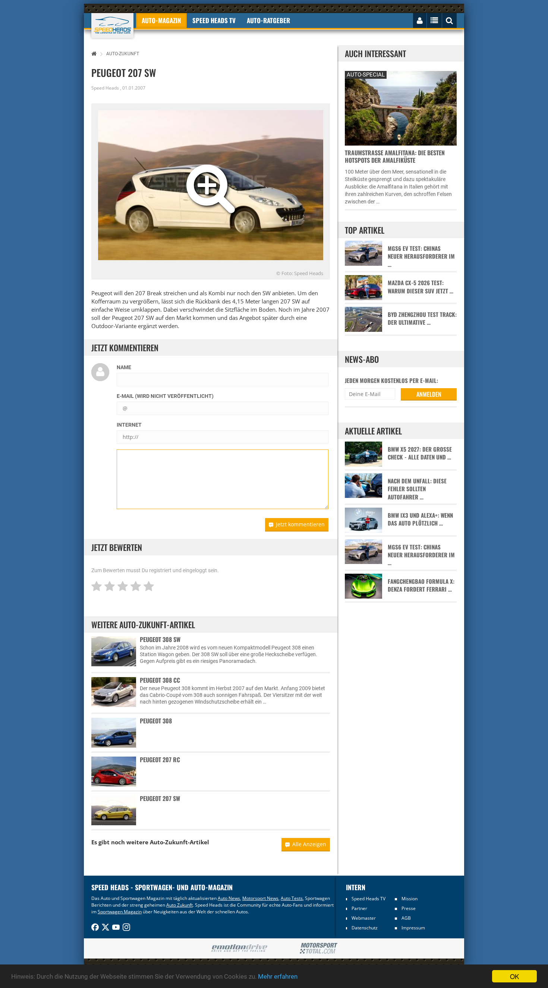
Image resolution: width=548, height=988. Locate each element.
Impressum (413, 928)
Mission (409, 898)
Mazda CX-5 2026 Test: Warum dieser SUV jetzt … (420, 286)
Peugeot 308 (156, 720)
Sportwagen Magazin (120, 911)
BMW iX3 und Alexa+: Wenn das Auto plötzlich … (420, 519)
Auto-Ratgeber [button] (268, 20)
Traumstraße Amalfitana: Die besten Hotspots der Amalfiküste (395, 156)
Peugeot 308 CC (160, 680)
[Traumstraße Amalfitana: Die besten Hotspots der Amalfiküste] (401, 107)
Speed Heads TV (368, 898)
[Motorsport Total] (318, 948)
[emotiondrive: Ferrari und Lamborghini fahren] (239, 948)
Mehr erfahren (277, 976)
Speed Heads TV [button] (214, 20)
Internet (129, 425)
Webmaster (364, 918)
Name (124, 367)
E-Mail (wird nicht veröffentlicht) (165, 396)
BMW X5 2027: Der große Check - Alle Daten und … (420, 453)
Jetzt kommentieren (300, 524)
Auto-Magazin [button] (161, 20)
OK (514, 976)
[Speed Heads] (112, 25)
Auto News (229, 898)
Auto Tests (292, 898)
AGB (406, 918)
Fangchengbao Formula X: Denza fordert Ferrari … (421, 585)
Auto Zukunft (179, 905)
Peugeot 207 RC (160, 759)
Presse (408, 908)
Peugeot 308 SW (160, 639)
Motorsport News (260, 898)
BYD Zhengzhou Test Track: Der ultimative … (422, 318)
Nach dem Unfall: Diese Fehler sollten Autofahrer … (417, 489)
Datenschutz (365, 928)
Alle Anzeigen (309, 844)
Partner (359, 908)
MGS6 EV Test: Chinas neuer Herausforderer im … (421, 256)
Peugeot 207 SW (160, 798)
